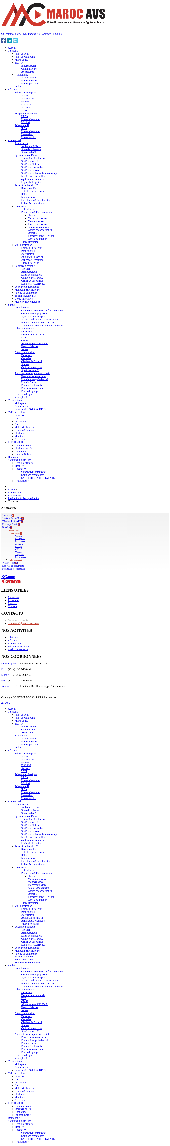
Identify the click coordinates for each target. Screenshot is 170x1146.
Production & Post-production (23, 498)
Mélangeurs (20, 538)
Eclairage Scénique (11, 524)
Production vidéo (15, 533)
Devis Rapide (8, 663)
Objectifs (18, 552)
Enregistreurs (20, 557)
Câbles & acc (20, 549)
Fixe (4, 669)
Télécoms (13, 637)
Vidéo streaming (15, 560)
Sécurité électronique (19, 646)
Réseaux (12, 640)
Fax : (4, 680)
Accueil (12, 489)
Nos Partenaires (31, 33)
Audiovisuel (14, 492)
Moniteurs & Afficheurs (13, 569)
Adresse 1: (6, 686)
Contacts (46, 33)
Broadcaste (14, 495)
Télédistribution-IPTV (12, 521)
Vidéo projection (10, 563)
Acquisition (19, 554)
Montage (18, 546)
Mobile (5, 674)
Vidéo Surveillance (18, 649)
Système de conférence (13, 518)
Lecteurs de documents (13, 566)
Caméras (18, 536)
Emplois (57, 33)
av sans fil (19, 544)
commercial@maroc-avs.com (23, 623)
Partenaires (13, 600)
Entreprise (13, 597)
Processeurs (20, 541)
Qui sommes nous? (11, 33)
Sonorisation (8, 515)
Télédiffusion (14, 530)
